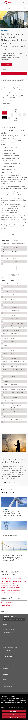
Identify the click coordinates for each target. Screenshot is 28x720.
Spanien (5, 297)
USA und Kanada (5, 344)
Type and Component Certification (10, 590)
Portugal (5, 323)
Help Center (6, 643)
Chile (4, 373)
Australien (5, 422)
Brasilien (5, 350)
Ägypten (5, 389)
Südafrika (5, 381)
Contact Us (5, 661)
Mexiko (5, 379)
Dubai (4, 400)
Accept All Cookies (14, 717)
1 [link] (13, 426)
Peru (4, 366)
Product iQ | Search (6, 605)
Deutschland (6, 256)
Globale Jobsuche (7, 632)
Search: (3, 237)
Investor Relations (7, 686)
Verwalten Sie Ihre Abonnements (10, 665)
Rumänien (5, 338)
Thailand (5, 405)
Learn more (20, 707)
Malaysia (5, 414)
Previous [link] (10, 268)
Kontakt (7, 64)
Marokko (5, 387)
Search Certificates (6, 602)
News (4, 679)
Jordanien (5, 395)
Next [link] (19, 268)
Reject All (14, 714)
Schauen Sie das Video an (11, 482)
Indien (4, 416)
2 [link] (16, 426)
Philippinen (5, 403)
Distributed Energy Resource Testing (11, 578)
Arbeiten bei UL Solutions (9, 629)
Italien (4, 313)
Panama (5, 369)
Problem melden (7, 650)
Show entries (14, 234)
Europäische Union (6, 244)
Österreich (5, 333)
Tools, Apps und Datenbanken (10, 647)
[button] (2, 2)
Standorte (5, 668)
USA (4, 264)
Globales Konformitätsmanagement (10, 592)
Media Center (6, 683)
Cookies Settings (14, 711)
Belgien (5, 341)
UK (4, 318)
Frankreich (5, 327)
